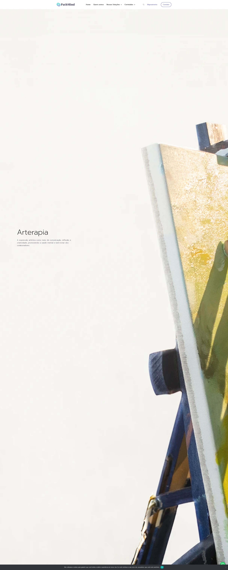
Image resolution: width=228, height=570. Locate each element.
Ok (162, 567)
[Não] (226, 567)
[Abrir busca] (143, 4)
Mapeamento (152, 4)
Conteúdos (129, 4)
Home (88, 4)
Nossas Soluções (113, 4)
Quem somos (98, 4)
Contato (166, 4)
